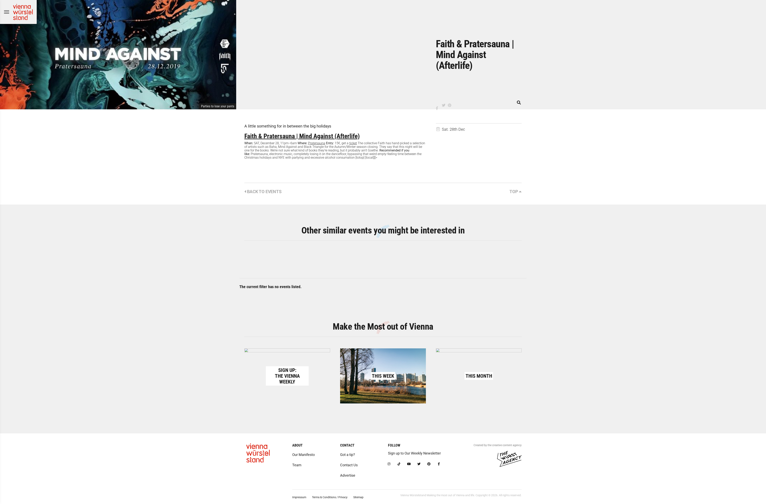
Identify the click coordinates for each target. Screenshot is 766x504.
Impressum (299, 497)
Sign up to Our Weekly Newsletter (414, 453)
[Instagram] (389, 464)
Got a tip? (347, 455)
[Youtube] (409, 464)
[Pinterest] (429, 464)
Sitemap (358, 497)
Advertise (347, 475)
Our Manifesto (303, 455)
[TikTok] (399, 464)
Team (296, 465)
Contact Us (349, 465)
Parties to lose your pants (217, 106)
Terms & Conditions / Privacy (329, 497)
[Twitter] (419, 464)
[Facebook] (439, 464)
